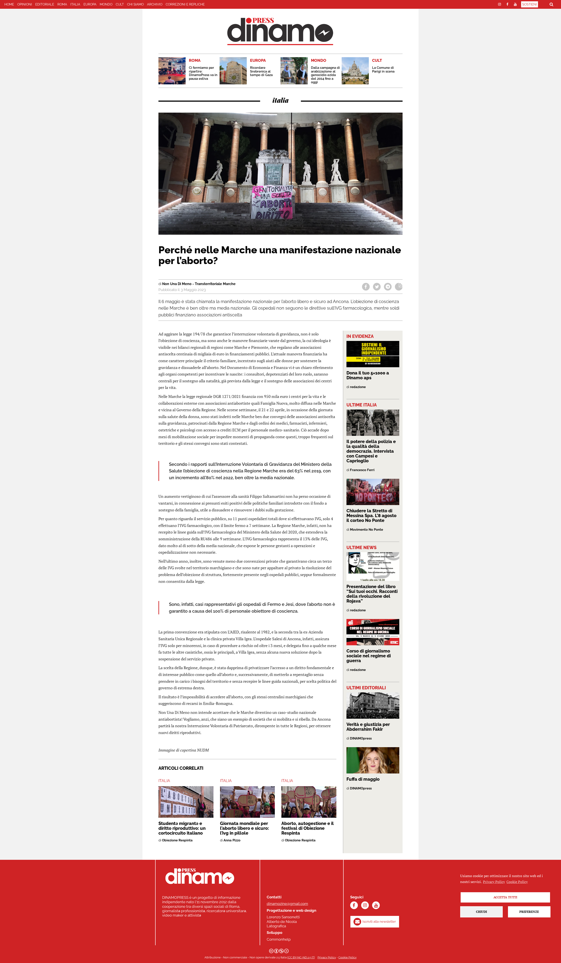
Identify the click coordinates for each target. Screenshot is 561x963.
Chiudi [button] (481, 912)
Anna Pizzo (232, 840)
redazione (358, 387)
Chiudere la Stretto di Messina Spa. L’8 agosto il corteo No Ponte (371, 515)
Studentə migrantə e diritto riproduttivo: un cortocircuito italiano (182, 828)
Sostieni (529, 4)
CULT (120, 4)
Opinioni (24, 4)
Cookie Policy (347, 957)
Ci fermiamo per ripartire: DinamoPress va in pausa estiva (203, 73)
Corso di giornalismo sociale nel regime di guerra (368, 655)
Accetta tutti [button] (505, 897)
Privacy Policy (327, 957)
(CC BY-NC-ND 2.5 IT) (301, 957)
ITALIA (75, 4)
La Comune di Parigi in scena (383, 69)
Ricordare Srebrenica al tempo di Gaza (261, 71)
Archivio (154, 4)
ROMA (62, 4)
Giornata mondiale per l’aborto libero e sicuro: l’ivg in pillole (244, 828)
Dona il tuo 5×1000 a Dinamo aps (367, 375)
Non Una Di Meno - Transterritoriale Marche (199, 284)
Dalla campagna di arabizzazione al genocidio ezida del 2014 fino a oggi (325, 75)
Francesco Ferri (362, 470)
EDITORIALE (44, 4)
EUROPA (89, 4)
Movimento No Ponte (366, 530)
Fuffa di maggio (363, 779)
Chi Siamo (135, 4)
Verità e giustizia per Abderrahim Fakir (368, 727)
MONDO (106, 4)
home (9, 4)
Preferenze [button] (529, 912)
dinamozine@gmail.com (287, 903)
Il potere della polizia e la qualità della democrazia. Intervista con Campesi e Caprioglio (371, 451)
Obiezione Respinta (177, 840)
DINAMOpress (361, 738)
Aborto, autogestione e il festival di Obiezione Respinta (307, 828)
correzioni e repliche (185, 4)
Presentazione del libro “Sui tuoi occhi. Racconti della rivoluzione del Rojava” (372, 594)
